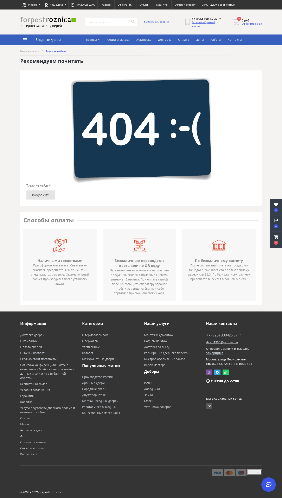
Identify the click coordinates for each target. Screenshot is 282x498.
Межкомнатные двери (98, 359)
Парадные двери (94, 389)
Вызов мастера (155, 365)
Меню (24, 424)
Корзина (26, 402)
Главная (106, 4)
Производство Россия (97, 377)
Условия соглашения (35, 390)
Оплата (183, 40)
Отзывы (144, 4)
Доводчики (152, 389)
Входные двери (29, 51)
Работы (215, 40)
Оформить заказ (252, 23)
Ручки (148, 383)
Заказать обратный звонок (203, 24)
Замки (148, 395)
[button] (31, 5)
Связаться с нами (32, 448)
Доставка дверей (32, 335)
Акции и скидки (118, 40)
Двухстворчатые (94, 395)
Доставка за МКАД (157, 347)
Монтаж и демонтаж (158, 335)
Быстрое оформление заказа (164, 359)
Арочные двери (93, 383)
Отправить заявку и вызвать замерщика (227, 351)
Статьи (25, 418)
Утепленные (91, 347)
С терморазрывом (95, 335)
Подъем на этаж (155, 341)
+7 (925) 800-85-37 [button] (222, 335)
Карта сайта (29, 454)
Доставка (165, 40)
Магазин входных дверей (100, 401)
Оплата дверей (31, 347)
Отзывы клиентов (33, 442)
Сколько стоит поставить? (38, 359)
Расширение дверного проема (166, 353)
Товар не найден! (56, 51)
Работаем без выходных (99, 407)
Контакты (235, 40)
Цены (200, 40)
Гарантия (162, 4)
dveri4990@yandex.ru (222, 342)
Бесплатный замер (33, 384)
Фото (23, 436)
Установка (144, 40)
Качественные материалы (101, 413)
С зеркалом (90, 341)
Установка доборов (157, 407)
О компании (125, 4)
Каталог (87, 353)
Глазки (148, 401)
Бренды (91, 40)
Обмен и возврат (185, 4)
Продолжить (41, 195)
